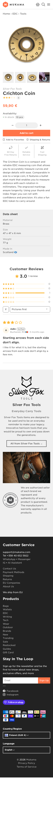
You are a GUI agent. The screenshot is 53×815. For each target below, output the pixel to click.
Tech (5, 620)
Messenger (24, 559)
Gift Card (8, 652)
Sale (5, 641)
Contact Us (9, 568)
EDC (15, 13)
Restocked (9, 645)
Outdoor (8, 627)
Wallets (7, 609)
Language (8, 743)
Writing (7, 616)
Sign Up (44, 680)
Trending (8, 638)
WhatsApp (9, 559)
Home (6, 13)
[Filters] (6, 309)
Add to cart (26, 133)
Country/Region (12, 728)
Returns (7, 579)
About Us (8, 586)
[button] (38, 4)
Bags (6, 606)
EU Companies (11, 583)
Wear (6, 624)
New (5, 634)
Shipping (8, 575)
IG (4, 562)
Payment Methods (13, 572)
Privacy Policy (26, 763)
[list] (26, 44)
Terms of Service (26, 766)
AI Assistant (15, 562)
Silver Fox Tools (12, 89)
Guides (7, 649)
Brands (7, 631)
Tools (23, 13)
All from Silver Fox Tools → (26, 443)
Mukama (31, 759)
